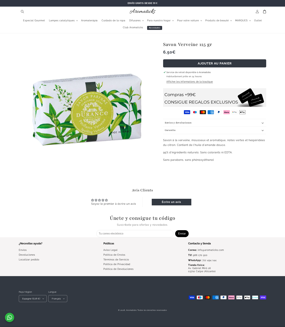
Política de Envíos (114, 254)
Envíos (23, 250)
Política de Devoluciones (118, 269)
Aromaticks (131, 310)
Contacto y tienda (199, 243)
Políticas (108, 243)
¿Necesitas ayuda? (30, 243)
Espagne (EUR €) (31, 298)
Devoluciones (27, 254)
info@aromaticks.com (206, 250)
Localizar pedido (29, 259)
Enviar (182, 233)
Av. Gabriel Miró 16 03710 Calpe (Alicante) (202, 268)
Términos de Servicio (116, 259)
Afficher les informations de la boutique (189, 81)
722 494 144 (202, 260)
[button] (22, 11)
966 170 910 (197, 255)
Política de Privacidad (116, 264)
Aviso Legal (110, 250)
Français (56, 298)
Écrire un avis (171, 202)
